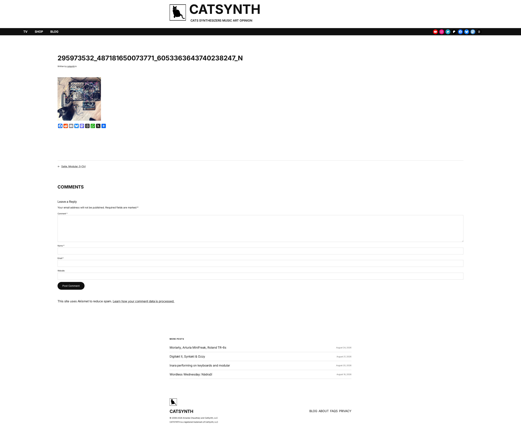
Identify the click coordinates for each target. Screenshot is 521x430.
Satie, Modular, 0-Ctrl (73, 166)
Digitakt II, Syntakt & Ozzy (187, 356)
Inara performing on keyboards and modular (200, 365)
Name (61, 246)
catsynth (71, 66)
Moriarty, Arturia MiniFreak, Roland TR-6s (198, 347)
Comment (62, 213)
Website (61, 270)
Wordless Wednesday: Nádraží (191, 374)
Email (60, 258)
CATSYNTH (224, 9)
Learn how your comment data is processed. (143, 301)
